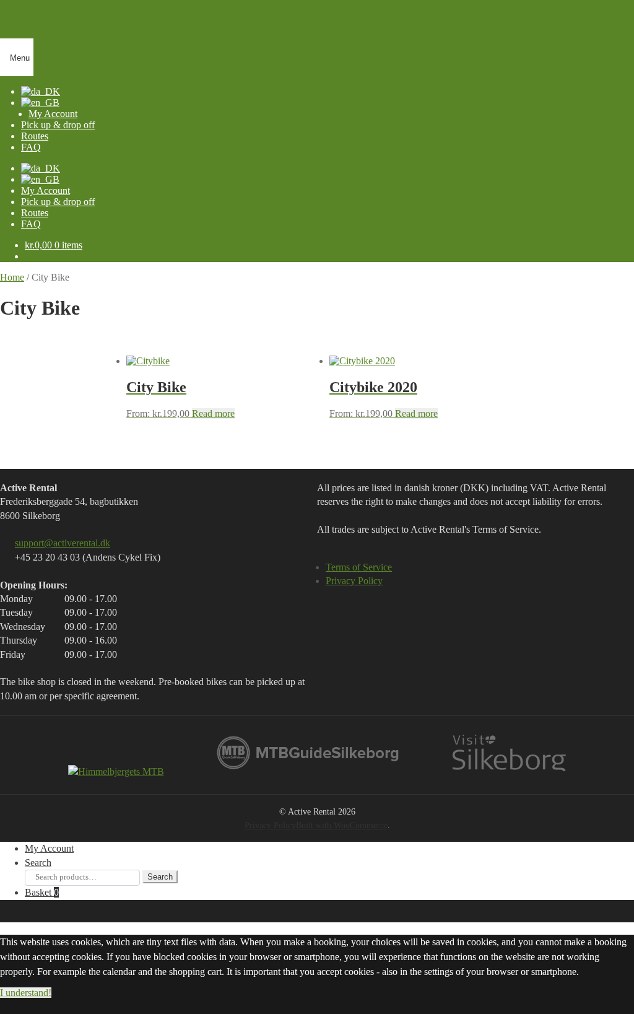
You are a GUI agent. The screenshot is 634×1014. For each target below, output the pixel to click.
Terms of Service (359, 567)
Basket (42, 892)
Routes (34, 136)
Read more (213, 413)
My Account (52, 113)
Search (38, 862)
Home (12, 277)
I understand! (25, 992)
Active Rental (168, 25)
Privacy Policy (354, 580)
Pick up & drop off (58, 125)
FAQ (31, 224)
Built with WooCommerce (342, 825)
